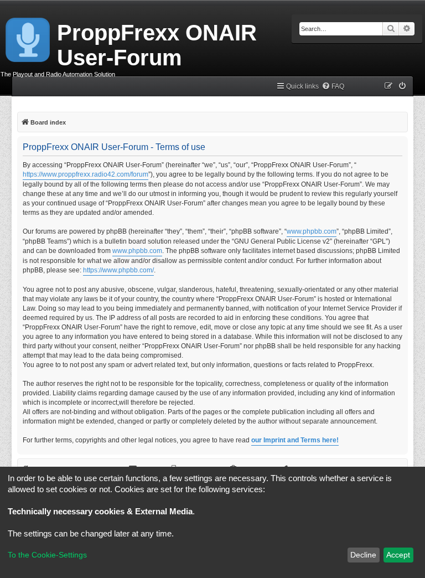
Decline (363, 554)
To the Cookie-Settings (47, 554)
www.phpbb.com (311, 231)
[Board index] (28, 37)
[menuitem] (333, 86)
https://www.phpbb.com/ (118, 270)
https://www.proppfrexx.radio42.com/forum (85, 174)
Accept (398, 554)
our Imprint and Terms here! (295, 440)
